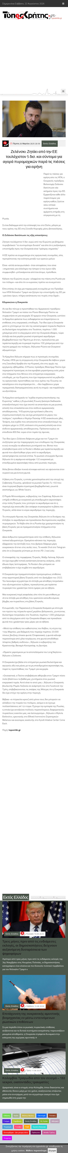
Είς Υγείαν (44, 1121)
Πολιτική (52, 1115)
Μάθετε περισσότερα (36, 1150)
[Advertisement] (34, 54)
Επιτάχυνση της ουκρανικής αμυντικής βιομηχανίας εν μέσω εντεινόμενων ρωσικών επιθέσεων (31, 1017)
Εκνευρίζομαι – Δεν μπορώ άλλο (16, 1132)
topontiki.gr (15, 730)
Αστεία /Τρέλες (49, 1132)
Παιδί (27, 1127)
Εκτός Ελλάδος (49, 143)
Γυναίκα (18, 1127)
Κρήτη (16, 1115)
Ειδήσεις (7, 1115)
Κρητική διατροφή (39, 1127)
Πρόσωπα (36, 1132)
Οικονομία (41, 1115)
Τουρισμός (8, 1127)
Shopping (7, 1138)
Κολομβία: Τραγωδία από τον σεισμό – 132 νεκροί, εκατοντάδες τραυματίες (33, 1080)
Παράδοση (17, 1121)
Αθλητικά (55, 1121)
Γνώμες (6, 1121)
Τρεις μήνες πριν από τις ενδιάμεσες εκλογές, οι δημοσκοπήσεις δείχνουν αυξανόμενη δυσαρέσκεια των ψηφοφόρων (29, 947)
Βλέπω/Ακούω (28, 1115)
